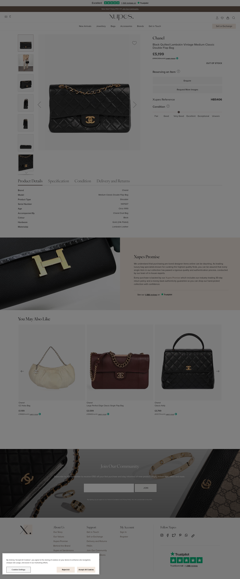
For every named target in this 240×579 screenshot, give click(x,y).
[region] (50, 564)
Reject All (65, 569)
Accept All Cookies (86, 569)
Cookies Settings (18, 569)
